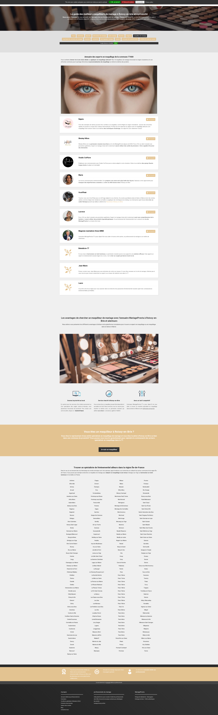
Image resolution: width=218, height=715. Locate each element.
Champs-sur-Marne (72, 565)
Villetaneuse (146, 632)
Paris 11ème (121, 578)
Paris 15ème (121, 591)
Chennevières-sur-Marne (72, 587)
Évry (97, 490)
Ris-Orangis (146, 490)
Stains (146, 569)
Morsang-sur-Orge (121, 521)
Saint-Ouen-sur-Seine (146, 537)
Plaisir (121, 641)
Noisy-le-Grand (121, 546)
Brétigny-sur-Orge (72, 540)
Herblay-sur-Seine (97, 537)
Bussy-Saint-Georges (72, 553)
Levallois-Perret (96, 613)
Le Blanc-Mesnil (96, 565)
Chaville (72, 581)
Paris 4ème (121, 619)
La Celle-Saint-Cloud (96, 556)
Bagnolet (71, 512)
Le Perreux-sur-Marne (97, 581)
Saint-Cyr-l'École (146, 505)
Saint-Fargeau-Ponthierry (146, 515)
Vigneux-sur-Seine (146, 606)
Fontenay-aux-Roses (96, 496)
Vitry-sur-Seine (146, 647)
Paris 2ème (121, 613)
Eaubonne (72, 647)
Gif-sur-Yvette (97, 524)
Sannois (146, 540)
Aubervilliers (72, 502)
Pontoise (121, 651)
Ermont (97, 483)
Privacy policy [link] (149, 2)
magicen (128, 36)
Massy (97, 647)
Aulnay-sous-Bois (72, 505)
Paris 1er (121, 606)
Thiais (146, 581)
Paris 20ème (121, 610)
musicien (87, 39)
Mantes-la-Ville (97, 644)
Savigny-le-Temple (146, 550)
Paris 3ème (121, 616)
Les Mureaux (96, 603)
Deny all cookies (128, 2)
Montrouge (121, 518)
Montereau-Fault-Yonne (121, 496)
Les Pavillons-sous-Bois (96, 606)
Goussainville (96, 531)
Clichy (72, 603)
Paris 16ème (121, 594)
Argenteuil (72, 493)
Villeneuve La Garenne (146, 616)
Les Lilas (96, 600)
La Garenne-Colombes (97, 559)
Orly (121, 553)
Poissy (121, 644)
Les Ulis (97, 610)
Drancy (72, 641)
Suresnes (146, 575)
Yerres (146, 651)
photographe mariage (107, 39)
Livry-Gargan (96, 622)
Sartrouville (146, 546)
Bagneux (72, 509)
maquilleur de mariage (140, 36)
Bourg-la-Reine (72, 537)
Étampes (96, 487)
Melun (121, 483)
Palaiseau (121, 565)
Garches (96, 512)
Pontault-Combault (121, 647)
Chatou (72, 578)
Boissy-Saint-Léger (72, 524)
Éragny (97, 480)
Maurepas (96, 651)
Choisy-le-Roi (72, 597)
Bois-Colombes (72, 521)
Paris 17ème (121, 597)
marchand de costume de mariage (72, 39)
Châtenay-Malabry (72, 572)
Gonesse (96, 528)
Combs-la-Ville (72, 613)
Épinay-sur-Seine (72, 654)
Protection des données (67, 703)
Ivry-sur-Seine (96, 546)
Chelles (72, 584)
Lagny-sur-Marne (96, 562)
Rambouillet (146, 487)
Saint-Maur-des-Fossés (146, 528)
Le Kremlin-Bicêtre (97, 575)
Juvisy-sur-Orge (96, 553)
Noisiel (121, 543)
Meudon (121, 487)
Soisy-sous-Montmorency (146, 565)
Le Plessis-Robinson (96, 584)
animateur (80, 36)
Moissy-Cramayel (121, 493)
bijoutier (88, 36)
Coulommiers (72, 625)
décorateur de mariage (99, 36)
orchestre (95, 39)
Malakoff (96, 638)
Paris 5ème (121, 622)
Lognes (97, 625)
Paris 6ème (121, 625)
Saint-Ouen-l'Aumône (146, 534)
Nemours (121, 528)
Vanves (146, 597)
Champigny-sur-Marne (72, 562)
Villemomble (146, 613)
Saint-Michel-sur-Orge (146, 531)
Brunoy (72, 546)
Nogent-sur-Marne (121, 540)
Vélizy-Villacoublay (146, 600)
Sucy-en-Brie (146, 572)
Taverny (146, 578)
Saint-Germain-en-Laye (146, 518)
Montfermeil (121, 499)
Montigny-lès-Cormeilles (121, 509)
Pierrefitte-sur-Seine (121, 638)
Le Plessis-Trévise (97, 587)
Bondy (72, 528)
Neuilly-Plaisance (121, 531)
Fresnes (96, 505)
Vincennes (146, 641)
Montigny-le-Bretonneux (121, 505)
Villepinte (146, 628)
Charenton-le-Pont (72, 569)
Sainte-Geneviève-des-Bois (146, 512)
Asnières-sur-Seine (72, 496)
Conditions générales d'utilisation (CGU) (71, 701)
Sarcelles (146, 543)
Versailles (146, 603)
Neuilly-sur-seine (121, 537)
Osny (121, 559)
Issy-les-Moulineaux (96, 543)
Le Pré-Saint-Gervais (96, 591)
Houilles (97, 540)
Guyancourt (97, 534)
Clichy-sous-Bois (72, 606)
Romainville (146, 493)
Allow (115, 43)
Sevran (146, 559)
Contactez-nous (65, 709)
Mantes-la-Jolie (96, 641)
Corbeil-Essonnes (72, 619)
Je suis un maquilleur (109, 450)
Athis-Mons (72, 499)
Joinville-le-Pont (96, 550)
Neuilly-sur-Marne (121, 534)
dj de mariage (112, 36)
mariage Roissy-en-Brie (99, 703)
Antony (72, 487)
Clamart (72, 600)
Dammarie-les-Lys (72, 635)
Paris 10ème (121, 575)
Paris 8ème (121, 632)
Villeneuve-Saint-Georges (146, 622)
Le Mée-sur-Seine (97, 578)
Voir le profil (151, 119)
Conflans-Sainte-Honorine (72, 616)
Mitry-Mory (121, 490)
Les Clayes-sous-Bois (97, 597)
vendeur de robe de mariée (147, 39)
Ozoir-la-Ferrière (121, 562)
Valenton (146, 594)
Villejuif (146, 610)
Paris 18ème (121, 600)
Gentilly (97, 521)
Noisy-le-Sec (121, 550)
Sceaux (146, 556)
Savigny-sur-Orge (146, 553)
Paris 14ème (121, 587)
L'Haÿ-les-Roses (96, 616)
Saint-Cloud (146, 502)
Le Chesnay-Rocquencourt (96, 572)
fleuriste (121, 36)
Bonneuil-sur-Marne (72, 531)
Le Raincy (96, 594)
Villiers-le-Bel (146, 635)
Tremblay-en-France (146, 591)
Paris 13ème (121, 584)
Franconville (96, 502)
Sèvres (146, 562)
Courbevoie (72, 628)
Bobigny (72, 518)
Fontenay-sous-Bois (96, 499)
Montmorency (121, 512)
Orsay (121, 556)
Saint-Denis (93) (146, 509)
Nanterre (121, 524)
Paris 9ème (121, 635)
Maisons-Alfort (97, 632)
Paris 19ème (121, 603)
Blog (62, 707)
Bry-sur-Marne (72, 550)
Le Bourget (97, 569)
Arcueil (72, 490)
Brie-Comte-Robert (72, 543)
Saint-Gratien (146, 521)
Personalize (140, 2)
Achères (72, 480)
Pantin (121, 569)
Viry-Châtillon (146, 644)
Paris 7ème (121, 628)
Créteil (72, 632)
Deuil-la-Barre (72, 638)
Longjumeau (96, 628)
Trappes (146, 587)
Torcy (146, 584)
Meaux (121, 480)
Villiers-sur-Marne (146, 638)
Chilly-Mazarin (72, 594)
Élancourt (72, 651)
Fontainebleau (97, 493)
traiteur (118, 39)
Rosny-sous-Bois (146, 496)
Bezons (72, 515)
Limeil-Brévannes (96, 619)
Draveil (72, 644)
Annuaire (63, 697)
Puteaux (146, 483)
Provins (146, 480)
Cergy (72, 559)
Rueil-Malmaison (146, 499)
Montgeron (121, 502)
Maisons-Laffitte (96, 635)
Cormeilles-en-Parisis (72, 622)
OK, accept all (115, 2)
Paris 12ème (121, 581)
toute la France (79, 410)
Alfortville (72, 483)
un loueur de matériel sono (130, 39)
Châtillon (72, 575)
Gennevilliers (96, 518)
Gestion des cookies (66, 705)
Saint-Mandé (146, 524)
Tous (73, 36)
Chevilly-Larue (72, 591)
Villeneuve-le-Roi (146, 619)
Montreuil (121, 515)
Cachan (72, 556)
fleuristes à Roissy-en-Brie (114, 202)
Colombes (72, 610)
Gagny (96, 509)
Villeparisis (146, 625)
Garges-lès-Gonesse (96, 515)
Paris (121, 572)
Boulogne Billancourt (72, 534)
